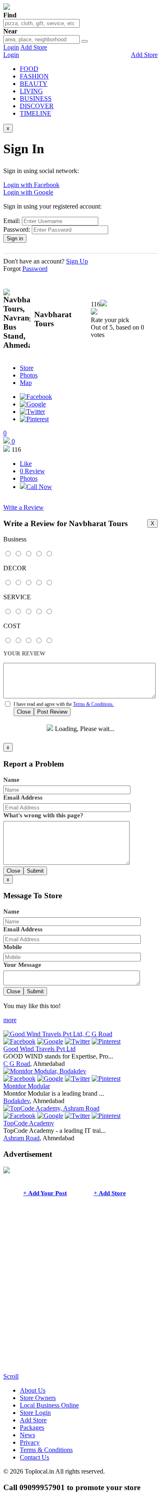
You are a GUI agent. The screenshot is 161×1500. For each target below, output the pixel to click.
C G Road (16, 1063)
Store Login (35, 1412)
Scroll (11, 1376)
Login (11, 47)
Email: (11, 220)
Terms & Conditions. (93, 704)
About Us (32, 1390)
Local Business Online (49, 1405)
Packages (32, 1427)
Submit (35, 871)
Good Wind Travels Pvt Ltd (39, 1048)
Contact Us (34, 1457)
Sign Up (77, 261)
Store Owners (38, 1397)
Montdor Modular (26, 1085)
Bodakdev (16, 1100)
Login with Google (28, 192)
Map (26, 382)
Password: (16, 229)
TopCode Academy (28, 1123)
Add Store (33, 47)
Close (24, 712)
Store (26, 367)
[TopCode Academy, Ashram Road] (51, 1108)
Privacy (30, 1442)
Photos (29, 375)
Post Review (52, 712)
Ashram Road (21, 1138)
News (27, 1434)
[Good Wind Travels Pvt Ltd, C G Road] (57, 1033)
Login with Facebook (31, 184)
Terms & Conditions (46, 1449)
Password (34, 268)
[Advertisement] (80, 1292)
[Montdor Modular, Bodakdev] (44, 1071)
